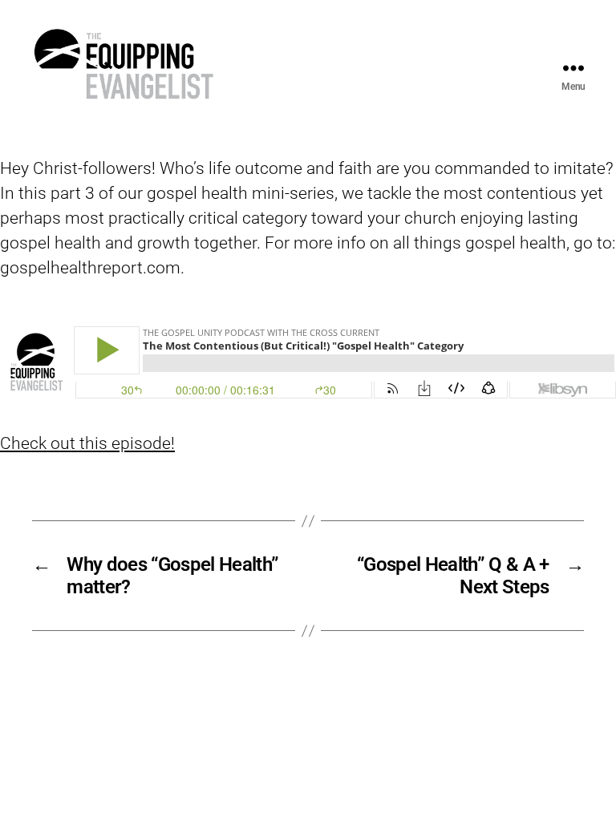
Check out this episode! (87, 443)
